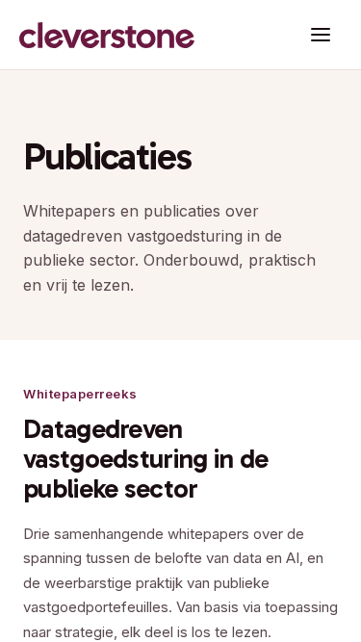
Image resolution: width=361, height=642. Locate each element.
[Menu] (320, 34)
